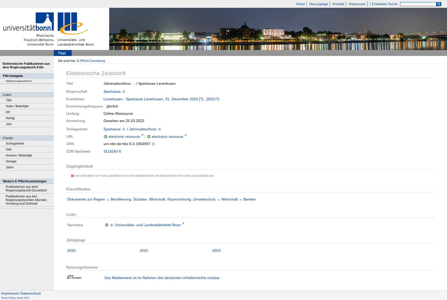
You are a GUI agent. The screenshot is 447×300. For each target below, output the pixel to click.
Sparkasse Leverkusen (144, 99)
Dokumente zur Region (86, 199)
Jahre (10, 167)
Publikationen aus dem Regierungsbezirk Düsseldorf (26, 188)
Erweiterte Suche (385, 4)
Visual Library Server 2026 (15, 297)
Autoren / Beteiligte (19, 155)
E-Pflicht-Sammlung (91, 61)
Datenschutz (30, 293)
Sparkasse (112, 91)
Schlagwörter (15, 143)
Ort (8, 112)
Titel (9, 100)
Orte (9, 149)
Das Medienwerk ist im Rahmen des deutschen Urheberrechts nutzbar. (162, 278)
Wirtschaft (229, 199)
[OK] (439, 4)
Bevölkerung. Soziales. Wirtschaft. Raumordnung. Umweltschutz (163, 199)
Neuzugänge (318, 4)
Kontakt (338, 4)
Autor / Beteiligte (17, 106)
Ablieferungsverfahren (19, 81)
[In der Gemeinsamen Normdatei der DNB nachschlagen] (124, 92)
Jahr (9, 124)
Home (300, 4)
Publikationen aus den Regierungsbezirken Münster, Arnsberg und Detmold (26, 200)
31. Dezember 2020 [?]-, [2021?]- (192, 99)
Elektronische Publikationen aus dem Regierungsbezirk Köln (26, 65)
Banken (249, 199)
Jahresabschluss (143, 129)
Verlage (11, 161)
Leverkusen (113, 99)
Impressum (357, 4)
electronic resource (124, 136)
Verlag (10, 118)
